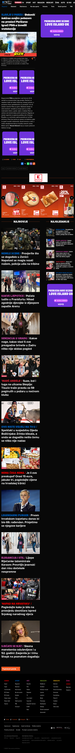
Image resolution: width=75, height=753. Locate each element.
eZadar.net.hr (51, 740)
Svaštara (55, 701)
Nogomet (4, 6)
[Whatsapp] (28, 163)
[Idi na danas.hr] (19, 2)
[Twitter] (25, 163)
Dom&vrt (42, 686)
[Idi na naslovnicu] (7, 4)
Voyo (28, 709)
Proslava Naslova (11, 168)
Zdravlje (42, 706)
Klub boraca (23, 6)
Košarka (45, 6)
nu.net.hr (59, 740)
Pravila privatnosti (9, 730)
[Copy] (34, 163)
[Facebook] (22, 163)
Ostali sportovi (62, 6)
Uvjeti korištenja (25, 726)
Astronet (55, 684)
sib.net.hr (37, 738)
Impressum (7, 726)
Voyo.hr (18, 738)
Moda (41, 698)
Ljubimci (42, 695)
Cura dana (55, 686)
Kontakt (18, 730)
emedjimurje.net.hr (27, 738)
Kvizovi (55, 704)
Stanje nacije (7, 698)
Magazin (41, 2)
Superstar (29, 701)
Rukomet (13, 6)
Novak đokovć (23, 168)
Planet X (55, 698)
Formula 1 (17, 706)
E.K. (20, 159)
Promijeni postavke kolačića (30, 730)
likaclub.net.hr (26, 743)
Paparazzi (29, 692)
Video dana (56, 706)
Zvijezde (29, 684)
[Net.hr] (67, 728)
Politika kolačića (36, 726)
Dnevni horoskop (57, 689)
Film (28, 686)
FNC (71, 6)
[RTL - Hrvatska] (59, 728)
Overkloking (56, 695)
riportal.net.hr (26, 740)
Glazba (28, 689)
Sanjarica (68, 690)
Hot (34, 2)
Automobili (42, 712)
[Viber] (31, 163)
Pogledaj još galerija (9, 669)
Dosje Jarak (7, 701)
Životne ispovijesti (44, 709)
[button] (3, 198)
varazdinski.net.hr (56, 738)
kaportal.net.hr (45, 738)
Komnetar (55, 692)
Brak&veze (42, 684)
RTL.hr (6, 738)
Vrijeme (6, 704)
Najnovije (68, 687)
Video (68, 684)
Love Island (29, 698)
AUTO (63, 2)
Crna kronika (7, 689)
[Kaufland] (37, 177)
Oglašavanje (15, 726)
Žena (57, 2)
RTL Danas (6, 692)
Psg (3, 168)
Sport (28, 2)
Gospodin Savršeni (31, 704)
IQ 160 (69, 2)
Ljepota (42, 692)
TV (27, 695)
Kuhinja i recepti (44, 689)
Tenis (52, 6)
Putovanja (42, 701)
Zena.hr (12, 738)
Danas (6, 680)
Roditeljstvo (43, 704)
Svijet (5, 686)
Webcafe (49, 2)
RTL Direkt (6, 695)
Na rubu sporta (34, 6)
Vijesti (5, 684)
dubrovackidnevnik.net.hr (38, 740)
